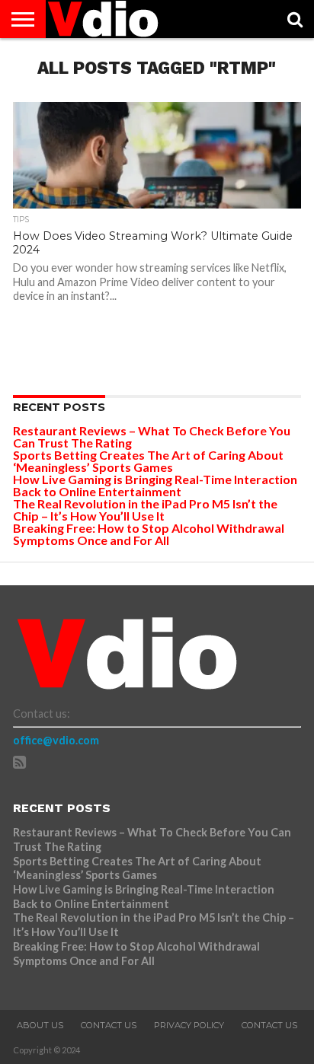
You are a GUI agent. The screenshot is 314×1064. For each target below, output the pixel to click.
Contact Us (108, 1025)
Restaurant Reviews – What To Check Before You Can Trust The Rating (151, 436)
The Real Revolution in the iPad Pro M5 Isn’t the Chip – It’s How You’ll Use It (145, 509)
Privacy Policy (189, 1025)
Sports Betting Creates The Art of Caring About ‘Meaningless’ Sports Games (148, 461)
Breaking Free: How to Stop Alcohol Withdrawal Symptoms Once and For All (148, 534)
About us (40, 1025)
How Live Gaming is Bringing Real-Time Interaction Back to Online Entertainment (155, 485)
